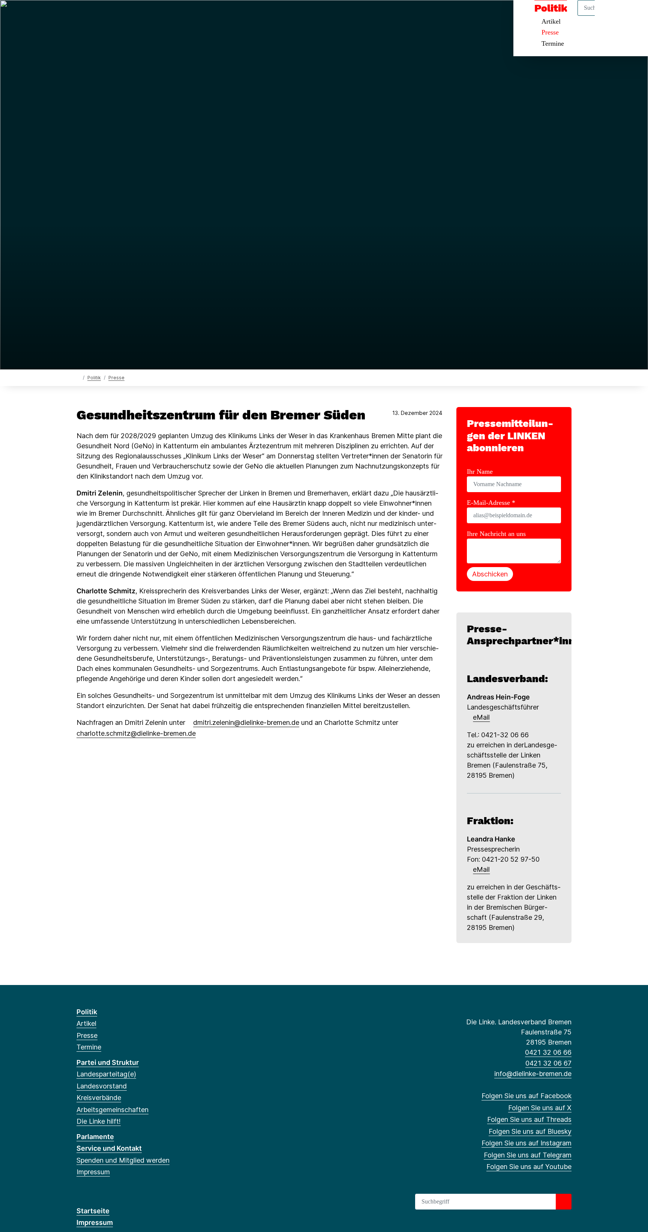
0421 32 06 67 (548, 1063)
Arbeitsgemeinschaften (112, 1110)
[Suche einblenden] (610, 15)
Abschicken (490, 574)
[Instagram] (130, 15)
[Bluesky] (118, 15)
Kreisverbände (98, 1098)
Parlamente (95, 1137)
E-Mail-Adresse (491, 502)
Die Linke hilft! (98, 1121)
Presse (550, 32)
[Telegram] (142, 15)
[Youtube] (154, 15)
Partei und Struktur (107, 1062)
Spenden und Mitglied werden (123, 1160)
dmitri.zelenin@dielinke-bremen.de (246, 722)
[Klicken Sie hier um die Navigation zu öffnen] (632, 15)
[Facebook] (80, 15)
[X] (93, 15)
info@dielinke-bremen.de (533, 1074)
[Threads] (105, 15)
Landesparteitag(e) (106, 1074)
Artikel (86, 1023)
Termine (553, 43)
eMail (481, 717)
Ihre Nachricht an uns (496, 533)
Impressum (93, 1172)
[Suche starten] (564, 1202)
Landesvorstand (101, 1086)
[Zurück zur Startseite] (78, 377)
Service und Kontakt (109, 1148)
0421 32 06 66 (548, 1052)
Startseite (93, 1211)
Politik (94, 377)
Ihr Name (480, 471)
